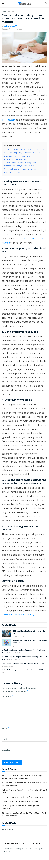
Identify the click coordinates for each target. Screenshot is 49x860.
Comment (7, 696)
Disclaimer (25, 843)
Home (4, 11)
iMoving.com (8, 120)
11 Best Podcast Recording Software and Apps (23, 797)
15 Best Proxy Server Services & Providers (21, 801)
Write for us (36, 843)
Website (6, 750)
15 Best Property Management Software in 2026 (22, 670)
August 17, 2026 (19, 636)
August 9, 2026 (19, 646)
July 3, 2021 (25, 26)
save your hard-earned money (18, 614)
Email (5, 739)
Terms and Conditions (10, 843)
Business (11, 11)
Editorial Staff (10, 26)
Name (5, 728)
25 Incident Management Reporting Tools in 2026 (23, 663)
